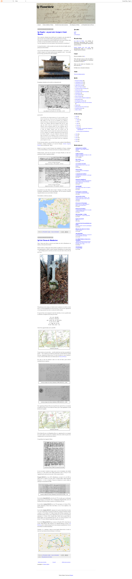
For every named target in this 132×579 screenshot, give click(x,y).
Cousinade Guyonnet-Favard (81, 91)
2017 (76, 118)
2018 (76, 116)
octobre (78, 119)
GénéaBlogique (79, 247)
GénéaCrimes (78, 90)
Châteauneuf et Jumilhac (81, 148)
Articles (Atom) (46, 564)
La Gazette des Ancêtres (81, 173)
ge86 (75, 32)
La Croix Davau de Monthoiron (48, 240)
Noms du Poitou (62, 356)
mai (77, 121)
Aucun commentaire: (55, 231)
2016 (76, 134)
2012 (76, 141)
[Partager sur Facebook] (66, 232)
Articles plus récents (42, 562)
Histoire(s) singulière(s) (81, 179)
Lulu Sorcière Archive (80, 196)
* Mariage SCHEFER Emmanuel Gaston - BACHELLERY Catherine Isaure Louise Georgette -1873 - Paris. (83, 242)
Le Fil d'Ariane (77, 34)
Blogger (71, 575)
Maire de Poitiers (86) (79, 86)
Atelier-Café (77, 109)
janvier (78, 127)
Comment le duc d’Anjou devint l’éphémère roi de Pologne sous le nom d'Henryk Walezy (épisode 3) (83, 181)
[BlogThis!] (63, 232)
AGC (75, 33)
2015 (76, 135)
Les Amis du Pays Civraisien (81, 88)
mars (77, 123)
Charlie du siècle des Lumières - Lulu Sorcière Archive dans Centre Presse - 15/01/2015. (83, 198)
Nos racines (78, 159)
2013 (76, 139)
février (77, 125)
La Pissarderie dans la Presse (87, 24)
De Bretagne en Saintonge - (82, 191)
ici (84, 56)
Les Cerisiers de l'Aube (81, 163)
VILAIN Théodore (79, 230)
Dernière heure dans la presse (61, 24)
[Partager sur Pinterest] (67, 232)
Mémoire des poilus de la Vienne (83, 229)
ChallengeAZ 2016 (79, 82)
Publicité (77, 105)
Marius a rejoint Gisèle (80, 160)
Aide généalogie (79, 233)
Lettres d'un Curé (78, 85)
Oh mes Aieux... (79, 169)
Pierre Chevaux (78, 96)
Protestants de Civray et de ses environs (83, 102)
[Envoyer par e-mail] (61, 232)
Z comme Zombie (79, 248)
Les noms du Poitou (79, 41)
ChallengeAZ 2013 (79, 83)
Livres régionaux (78, 94)
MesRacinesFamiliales (80, 208)
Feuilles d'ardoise (79, 153)
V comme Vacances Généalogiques (82, 170)
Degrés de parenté (80, 218)
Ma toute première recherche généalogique (84, 225)
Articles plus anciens (66, 562)
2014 (76, 137)
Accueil (39, 24)
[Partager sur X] (64, 232)
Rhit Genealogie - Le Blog (81, 214)
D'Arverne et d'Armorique (81, 203)
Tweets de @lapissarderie (79, 74)
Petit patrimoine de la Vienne (81, 106)
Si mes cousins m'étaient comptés (82, 97)
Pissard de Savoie (79, 108)
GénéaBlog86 (79, 186)
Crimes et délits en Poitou (48, 24)
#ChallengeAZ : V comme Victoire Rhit (83, 215)
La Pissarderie (45, 7)
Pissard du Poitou (78, 80)
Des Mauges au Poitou (74, 24)
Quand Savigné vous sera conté (82, 47)
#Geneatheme (78, 99)
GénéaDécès (78, 93)
